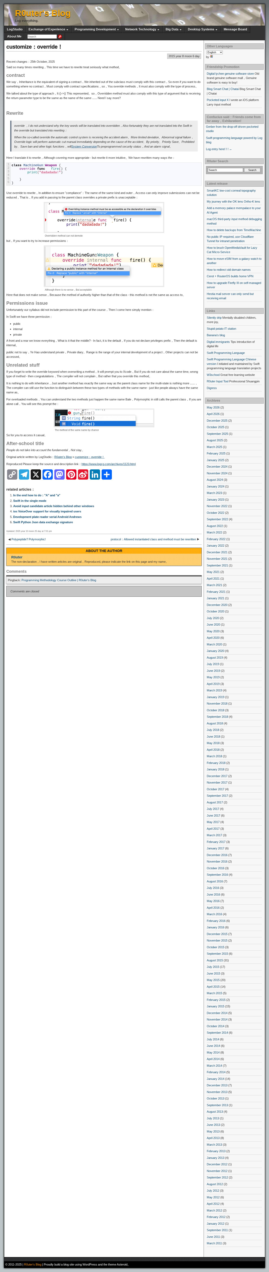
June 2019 (213, 670)
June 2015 (213, 973)
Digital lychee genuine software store (230, 73)
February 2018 (216, 762)
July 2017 (213, 808)
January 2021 (215, 598)
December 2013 (217, 1085)
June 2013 (213, 1124)
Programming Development (95, 29)
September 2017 (217, 795)
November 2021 (217, 558)
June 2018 (213, 736)
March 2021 (214, 585)
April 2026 (213, 414)
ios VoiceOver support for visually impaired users (47, 511)
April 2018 (213, 749)
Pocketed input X (218, 100)
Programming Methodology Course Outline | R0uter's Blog (58, 580)
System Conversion (84, 146)
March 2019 (214, 690)
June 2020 (213, 624)
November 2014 (217, 1019)
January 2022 (215, 545)
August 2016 (215, 881)
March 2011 (214, 1243)
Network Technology (140, 29)
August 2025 (215, 440)
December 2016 (217, 855)
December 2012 (217, 1164)
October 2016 (215, 868)
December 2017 (217, 776)
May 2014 (213, 1052)
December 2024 (217, 466)
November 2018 (217, 703)
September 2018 (217, 716)
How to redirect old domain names (229, 269)
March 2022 (214, 532)
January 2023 (215, 499)
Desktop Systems (201, 29)
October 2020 (215, 611)
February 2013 (216, 1151)
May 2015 (213, 980)
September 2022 (217, 519)
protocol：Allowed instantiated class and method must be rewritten (153, 539)
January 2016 (215, 927)
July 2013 (213, 1118)
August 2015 (215, 960)
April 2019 (213, 684)
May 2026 (213, 407)
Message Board (235, 29)
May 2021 (213, 572)
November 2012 (217, 1171)
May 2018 (213, 743)
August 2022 (215, 526)
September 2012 (217, 1177)
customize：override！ (34, 47)
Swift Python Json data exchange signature (43, 522)
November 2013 (217, 1092)
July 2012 (213, 1190)
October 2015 (215, 947)
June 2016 (213, 894)
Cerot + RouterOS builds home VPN (230, 276)
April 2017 (213, 828)
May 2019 (213, 677)
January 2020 (215, 651)
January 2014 (215, 1078)
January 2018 (215, 769)
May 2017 (213, 822)
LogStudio (15, 29)
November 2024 (217, 473)
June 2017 (213, 815)
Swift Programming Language (226, 352)
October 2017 (215, 789)
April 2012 (213, 1203)
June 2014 (213, 1045)
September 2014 (217, 1032)
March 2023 (214, 493)
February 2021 (216, 591)
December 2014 (217, 1013)
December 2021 (217, 552)
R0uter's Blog (43, 13)
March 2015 (214, 993)
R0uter (16, 557)
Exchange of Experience (47, 29)
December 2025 (217, 420)
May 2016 (213, 901)
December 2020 (217, 605)
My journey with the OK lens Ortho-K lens (233, 201)
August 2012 (215, 1184)
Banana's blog (216, 335)
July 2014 (213, 1039)
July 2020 (213, 618)
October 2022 (215, 512)
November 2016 (217, 861)
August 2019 (215, 657)
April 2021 (213, 578)
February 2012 (216, 1217)
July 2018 (213, 729)
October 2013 (215, 1098)
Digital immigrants (218, 341)
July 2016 (213, 887)
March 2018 (214, 756)
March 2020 (214, 644)
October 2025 (215, 427)
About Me (14, 36)
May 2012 (213, 1197)
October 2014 (215, 1026)
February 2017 (216, 841)
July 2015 (213, 966)
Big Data (172, 29)
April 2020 (213, 637)
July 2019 (213, 664)
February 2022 (216, 539)
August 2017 (215, 802)
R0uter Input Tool (217, 381)
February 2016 (216, 920)
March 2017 (214, 835)
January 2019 (215, 697)
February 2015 (216, 999)
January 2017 (215, 848)
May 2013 (213, 1131)
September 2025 (217, 433)
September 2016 (217, 874)
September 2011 (217, 1230)
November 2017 (217, 782)
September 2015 (217, 953)
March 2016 (214, 914)
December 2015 (217, 934)
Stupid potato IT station (221, 328)
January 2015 (215, 1006)
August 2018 (215, 723)
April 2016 (213, 907)
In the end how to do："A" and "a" (36, 495)
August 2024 (215, 479)
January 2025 (215, 460)
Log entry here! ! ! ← (219, 149)
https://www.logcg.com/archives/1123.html (109, 464)
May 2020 (213, 631)
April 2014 (213, 1059)
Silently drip (214, 317)
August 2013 (215, 1111)
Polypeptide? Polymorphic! (28, 539)
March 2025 (214, 447)
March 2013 (214, 1144)
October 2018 (215, 710)
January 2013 (215, 1157)
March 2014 (214, 1065)
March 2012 (214, 1210)
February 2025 (216, 453)
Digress (212, 388)
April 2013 (213, 1138)
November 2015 (217, 940)
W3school (213, 374)
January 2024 (215, 486)
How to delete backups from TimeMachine (234, 230)
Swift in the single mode (29, 500)
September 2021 (217, 565)
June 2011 (213, 1236)
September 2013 (217, 1105)
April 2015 (213, 986)
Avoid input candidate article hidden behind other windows (53, 506)
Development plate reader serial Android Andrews (47, 517)
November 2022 (217, 506)
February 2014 (216, 1072)
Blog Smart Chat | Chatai (223, 89)
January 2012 (215, 1223)
